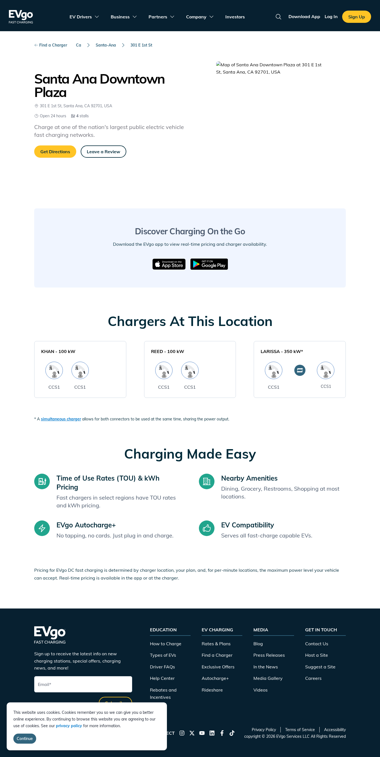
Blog (258, 643)
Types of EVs (163, 655)
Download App (304, 16)
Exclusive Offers (218, 667)
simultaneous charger (61, 419)
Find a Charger (53, 45)
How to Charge (165, 643)
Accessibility (335, 729)
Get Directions (55, 151)
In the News (265, 667)
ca (78, 45)
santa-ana (106, 45)
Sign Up (356, 17)
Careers (313, 678)
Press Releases (269, 655)
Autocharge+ (215, 678)
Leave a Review (103, 151)
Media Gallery (268, 678)
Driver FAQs (162, 667)
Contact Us (316, 643)
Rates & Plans (216, 643)
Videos (260, 690)
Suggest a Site (320, 667)
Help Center (162, 678)
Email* (44, 684)
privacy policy (69, 725)
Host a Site (316, 655)
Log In (331, 16)
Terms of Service (300, 729)
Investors (235, 17)
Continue (25, 738)
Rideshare (212, 690)
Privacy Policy (264, 729)
